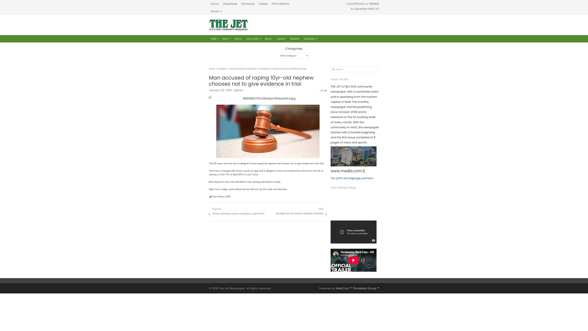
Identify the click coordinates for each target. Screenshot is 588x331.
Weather (295, 38)
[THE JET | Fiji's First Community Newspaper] (229, 25)
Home (215, 4)
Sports (268, 38)
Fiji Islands (248, 4)
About (215, 11)
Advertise (309, 38)
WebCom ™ (344, 288)
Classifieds (229, 4)
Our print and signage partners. (352, 178)
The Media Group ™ (366, 288)
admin (238, 90)
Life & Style (252, 38)
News (225, 38)
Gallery (263, 4)
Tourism (281, 38)
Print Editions (280, 4)
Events (238, 38)
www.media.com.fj (348, 170)
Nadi (213, 38)
